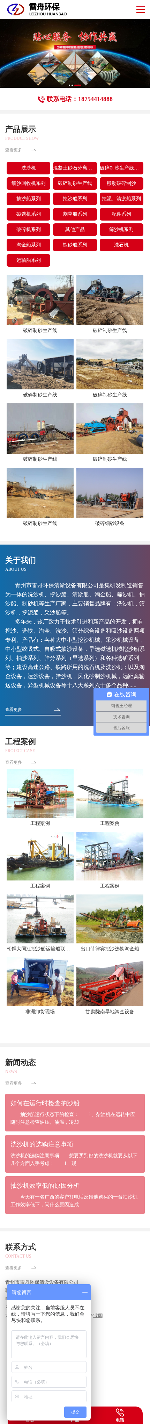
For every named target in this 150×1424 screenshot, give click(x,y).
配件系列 (121, 214)
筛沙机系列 (121, 229)
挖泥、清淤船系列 (121, 198)
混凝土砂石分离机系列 (75, 168)
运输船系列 (28, 260)
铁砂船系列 (75, 244)
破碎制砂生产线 (75, 183)
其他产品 (75, 229)
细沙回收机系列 (29, 183)
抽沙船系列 (28, 198)
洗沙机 (28, 168)
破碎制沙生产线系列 (121, 168)
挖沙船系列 (75, 198)
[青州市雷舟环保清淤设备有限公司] (36, 9)
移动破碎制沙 (121, 183)
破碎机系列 (28, 229)
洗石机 (121, 244)
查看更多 (13, 150)
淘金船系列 (28, 244)
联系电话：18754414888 (80, 98)
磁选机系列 (28, 214)
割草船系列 (75, 214)
